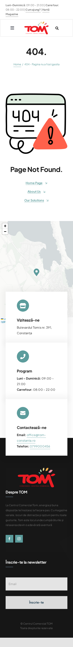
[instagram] (19, 539)
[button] (36, 272)
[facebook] (9, 539)
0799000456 (40, 446)
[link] (40, 446)
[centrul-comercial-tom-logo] (36, 23)
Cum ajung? (33, 9)
